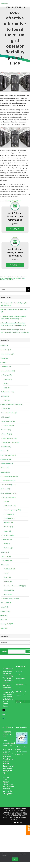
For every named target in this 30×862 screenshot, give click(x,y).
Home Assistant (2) (7, 463)
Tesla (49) (4, 619)
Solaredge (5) (8, 594)
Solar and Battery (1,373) (8, 493)
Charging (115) (7, 375)
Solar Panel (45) (9, 590)
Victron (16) (7, 531)
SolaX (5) (5, 607)
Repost (3, 277)
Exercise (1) (4, 451)
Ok (15, 859)
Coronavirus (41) (6, 366)
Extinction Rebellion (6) (9, 413)
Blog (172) (4, 358)
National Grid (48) (8, 425)
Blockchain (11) (6, 350)
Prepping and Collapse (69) (10, 442)
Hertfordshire (22, 747)
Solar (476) (5, 565)
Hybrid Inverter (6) (8, 535)
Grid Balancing (11, 278)
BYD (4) (6, 501)
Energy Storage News (14, 201)
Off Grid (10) (6, 556)
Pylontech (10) (8, 527)
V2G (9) (6, 383)
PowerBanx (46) (9, 514)
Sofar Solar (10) (7, 560)
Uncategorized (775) (7, 624)
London (20, 754)
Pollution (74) (6, 430)
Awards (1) (4, 345)
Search (5, 651)
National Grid (18, 278)
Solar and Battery (9, 279)
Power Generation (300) (9, 438)
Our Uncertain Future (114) (9, 476)
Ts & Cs (25, 854)
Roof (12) (7, 543)
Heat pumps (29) (6, 459)
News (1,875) (5, 468)
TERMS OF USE (15, 819)
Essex (19, 749)
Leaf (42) (7, 400)
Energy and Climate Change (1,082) (12, 404)
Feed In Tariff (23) (9, 569)
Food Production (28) (8, 480)
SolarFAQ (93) (5, 611)
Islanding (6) (8, 581)
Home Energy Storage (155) (12, 510)
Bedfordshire (22, 752)
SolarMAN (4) (6, 603)
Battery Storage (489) (9, 497)
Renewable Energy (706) (8, 484)
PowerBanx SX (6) (9, 518)
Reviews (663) (5, 489)
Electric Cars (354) (8, 392)
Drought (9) (6, 408)
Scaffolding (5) (8, 548)
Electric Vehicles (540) (8, 371)
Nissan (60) (5, 396)
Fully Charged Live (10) (8, 455)
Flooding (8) (6, 417)
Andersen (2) (8, 379)
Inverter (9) (5, 552)
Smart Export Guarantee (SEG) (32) (15, 586)
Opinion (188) (5, 472)
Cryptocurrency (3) (8, 354)
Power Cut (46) (7, 434)
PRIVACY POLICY (21, 817)
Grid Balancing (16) (8, 421)
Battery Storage (17, 277)
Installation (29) (7, 539)
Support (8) (4, 615)
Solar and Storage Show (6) (10, 598)
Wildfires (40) (6, 447)
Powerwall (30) (8, 522)
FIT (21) (6, 573)
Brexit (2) (4, 362)
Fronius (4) (7, 577)
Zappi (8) (7, 387)
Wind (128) (4, 628)
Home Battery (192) (10, 505)
